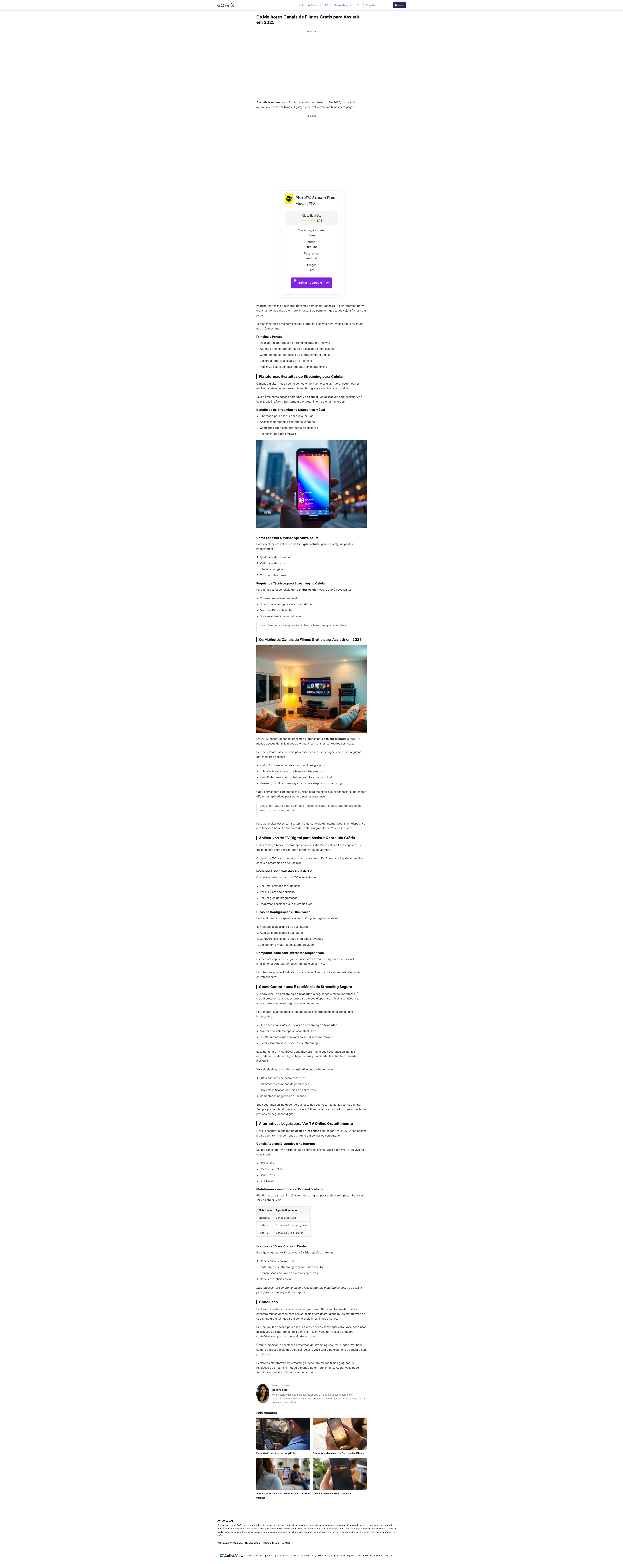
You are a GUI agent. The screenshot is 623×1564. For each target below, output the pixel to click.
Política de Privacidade (230, 1542)
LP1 (357, 5)
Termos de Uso (271, 1542)
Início (301, 5)
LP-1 (327, 5)
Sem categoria (343, 5)
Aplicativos (314, 5)
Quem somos (252, 1542)
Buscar (399, 5)
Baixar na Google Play (313, 282)
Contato (286, 1542)
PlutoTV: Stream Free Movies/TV (315, 201)
